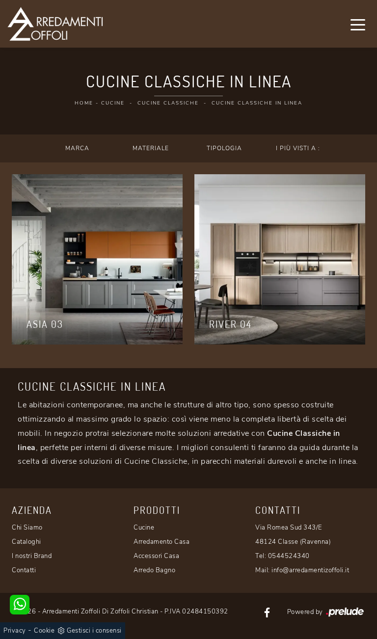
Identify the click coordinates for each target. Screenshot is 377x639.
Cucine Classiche (168, 103)
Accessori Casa (156, 556)
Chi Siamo (27, 527)
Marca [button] (77, 148)
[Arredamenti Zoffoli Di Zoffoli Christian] (55, 24)
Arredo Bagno (154, 570)
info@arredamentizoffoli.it (310, 570)
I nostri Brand (32, 556)
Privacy (14, 630)
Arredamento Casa (161, 541)
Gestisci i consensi (94, 630)
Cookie (44, 630)
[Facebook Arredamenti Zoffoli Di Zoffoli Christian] (267, 611)
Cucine (113, 103)
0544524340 (289, 556)
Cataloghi (26, 541)
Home (84, 103)
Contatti (24, 570)
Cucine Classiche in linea (257, 103)
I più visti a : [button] (298, 148)
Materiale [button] (151, 148)
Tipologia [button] (224, 148)
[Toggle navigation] (358, 24)
